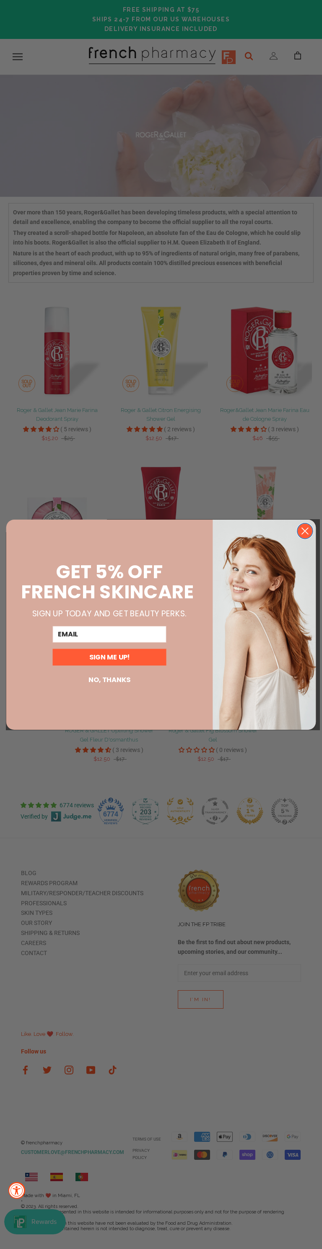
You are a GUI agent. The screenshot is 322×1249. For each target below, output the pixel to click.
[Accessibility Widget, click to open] (16, 1190)
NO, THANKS (109, 680)
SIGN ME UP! (109, 657)
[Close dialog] (305, 530)
